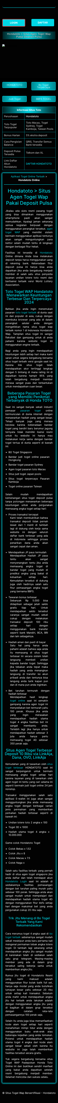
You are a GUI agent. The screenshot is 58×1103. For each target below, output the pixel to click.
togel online (17, 700)
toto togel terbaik (26, 312)
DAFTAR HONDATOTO (39, 163)
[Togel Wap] (29, 5)
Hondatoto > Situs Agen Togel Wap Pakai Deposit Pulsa (29, 35)
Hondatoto (32, 116)
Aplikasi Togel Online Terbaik (28, 176)
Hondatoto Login (16, 881)
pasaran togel (30, 410)
